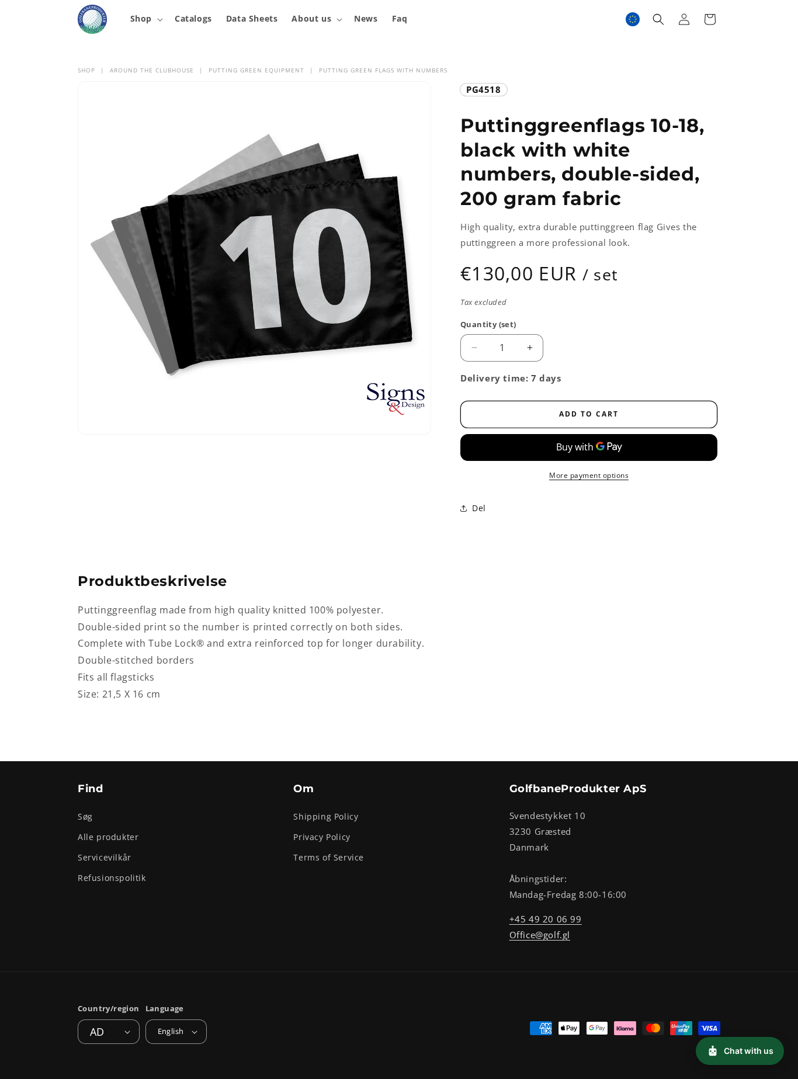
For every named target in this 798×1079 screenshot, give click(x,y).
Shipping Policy (325, 815)
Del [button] (479, 508)
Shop (86, 70)
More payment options (589, 475)
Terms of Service (328, 856)
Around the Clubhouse (152, 70)
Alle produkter (108, 836)
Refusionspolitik (112, 877)
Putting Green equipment (256, 70)
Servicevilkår (104, 856)
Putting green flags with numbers (383, 70)
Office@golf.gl (539, 934)
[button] (145, 18)
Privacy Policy (321, 836)
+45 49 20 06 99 (545, 918)
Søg (85, 815)
